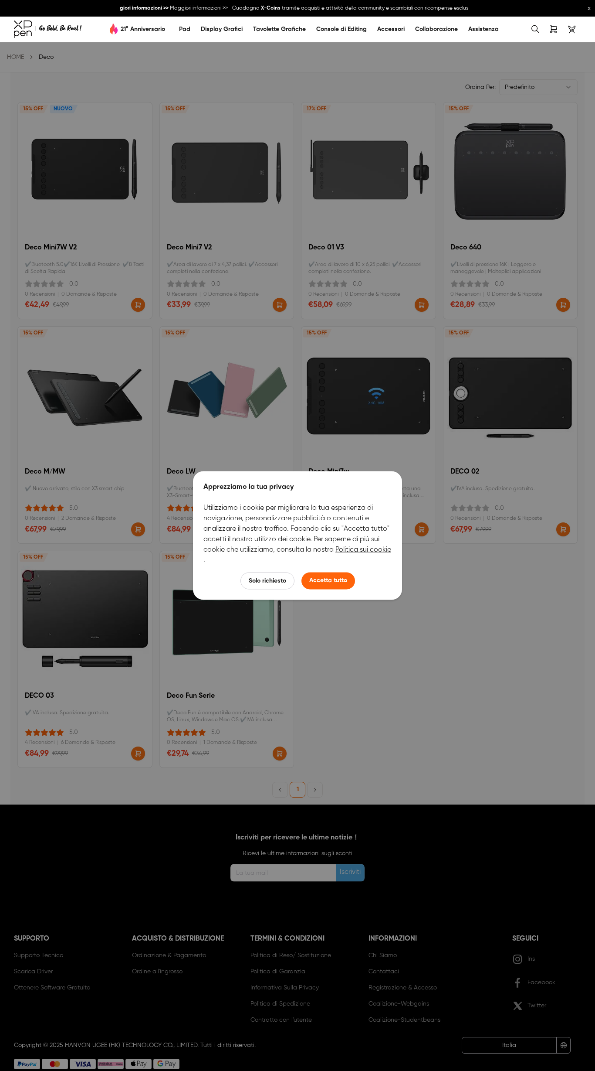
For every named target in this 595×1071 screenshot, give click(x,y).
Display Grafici (222, 29)
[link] (47, 29)
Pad (184, 29)
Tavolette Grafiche (279, 29)
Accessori (391, 29)
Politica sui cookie (363, 549)
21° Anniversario (143, 29)
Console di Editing (341, 29)
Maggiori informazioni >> (194, 8)
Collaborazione (436, 29)
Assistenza (483, 29)
